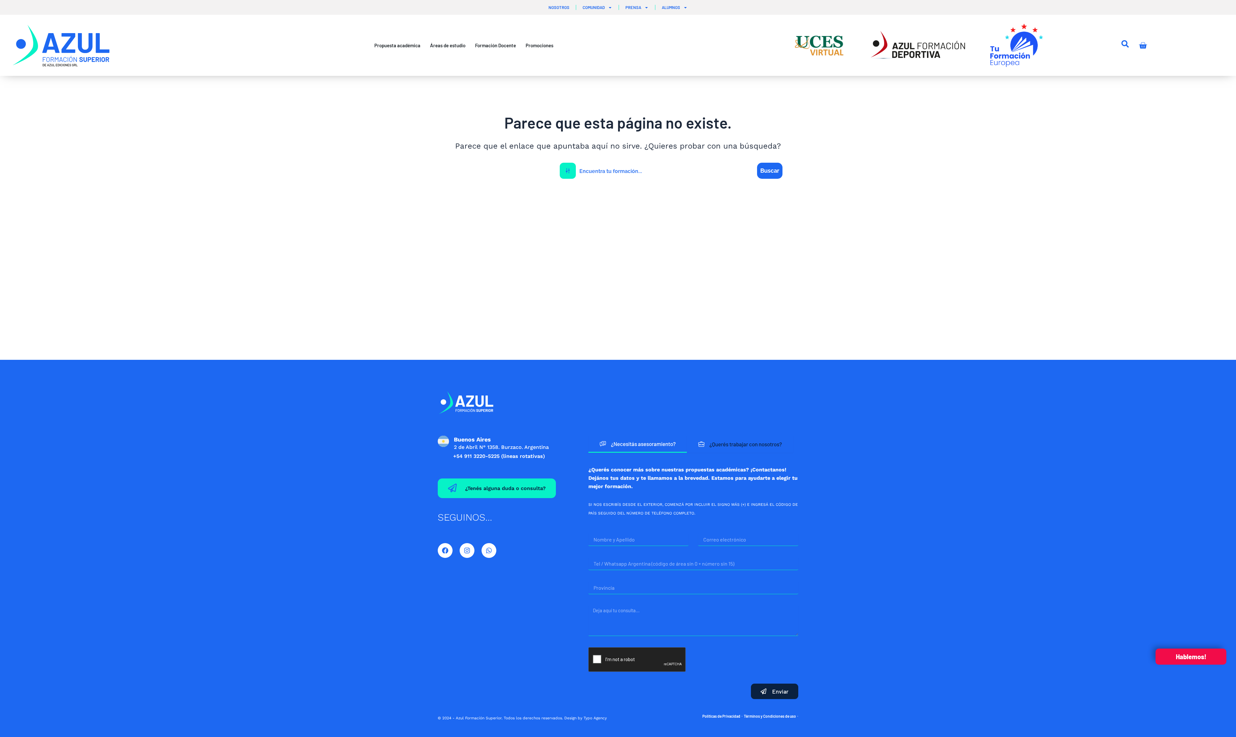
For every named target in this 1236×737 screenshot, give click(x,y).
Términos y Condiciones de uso (770, 716)
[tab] (637, 444)
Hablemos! (1191, 656)
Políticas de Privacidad (721, 716)
